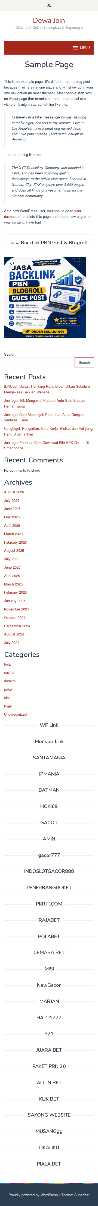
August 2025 (14, 550)
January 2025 (14, 600)
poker (8, 689)
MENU (85, 47)
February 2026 (15, 542)
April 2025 (12, 575)
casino (9, 672)
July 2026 (11, 500)
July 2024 (11, 642)
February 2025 (15, 592)
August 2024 (14, 634)
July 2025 (11, 558)
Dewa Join (49, 20)
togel (8, 706)
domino (10, 680)
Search (9, 354)
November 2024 (16, 609)
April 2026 (12, 525)
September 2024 (17, 625)
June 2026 (12, 508)
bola (7, 664)
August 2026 (14, 491)
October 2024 (14, 617)
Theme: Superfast (75, 1194)
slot (7, 697)
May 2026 (12, 516)
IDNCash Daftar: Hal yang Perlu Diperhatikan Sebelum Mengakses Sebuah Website (47, 389)
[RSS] (49, 5)
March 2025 (13, 584)
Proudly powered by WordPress (33, 1194)
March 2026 (13, 533)
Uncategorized (15, 714)
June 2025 (12, 567)
